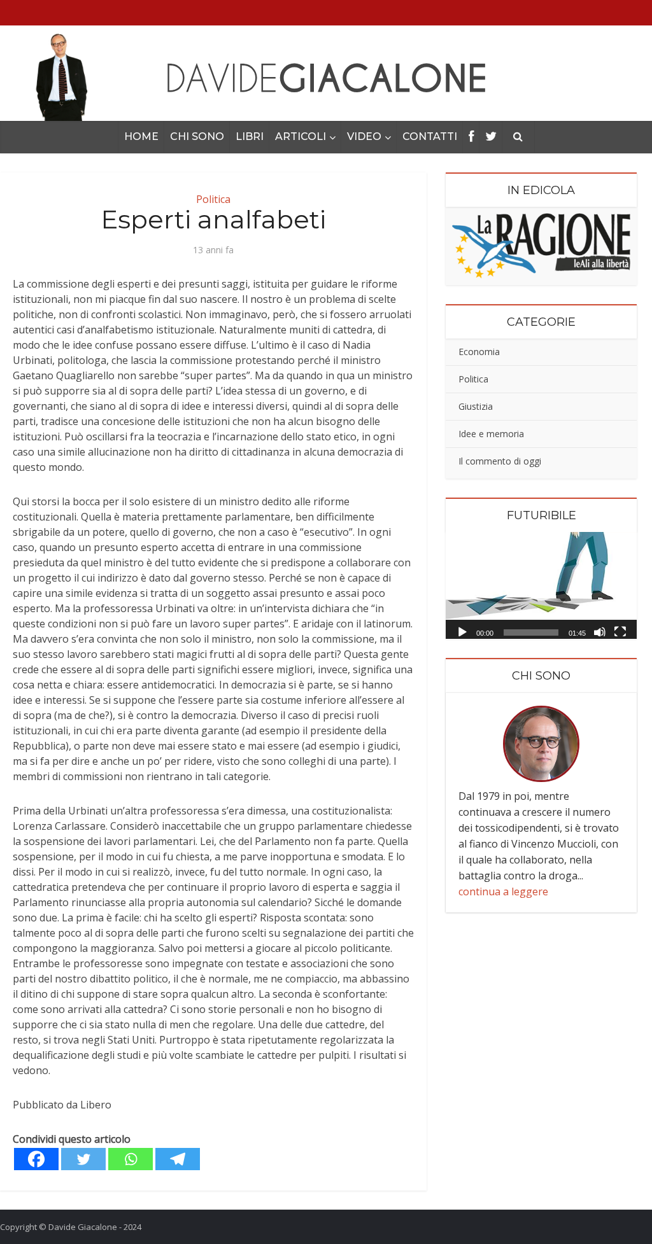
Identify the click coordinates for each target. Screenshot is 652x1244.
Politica (213, 199)
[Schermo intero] (620, 631)
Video (364, 136)
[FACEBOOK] (471, 137)
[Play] (462, 631)
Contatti (429, 136)
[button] (541, 585)
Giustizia (475, 406)
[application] (541, 585)
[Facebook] (36, 1159)
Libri (250, 136)
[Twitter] (83, 1159)
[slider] (531, 632)
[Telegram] (177, 1159)
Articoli (300, 136)
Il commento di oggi (499, 461)
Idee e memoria (491, 434)
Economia (479, 352)
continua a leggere (503, 891)
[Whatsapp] (130, 1159)
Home (141, 136)
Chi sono (197, 136)
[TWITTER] (490, 137)
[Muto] (599, 631)
